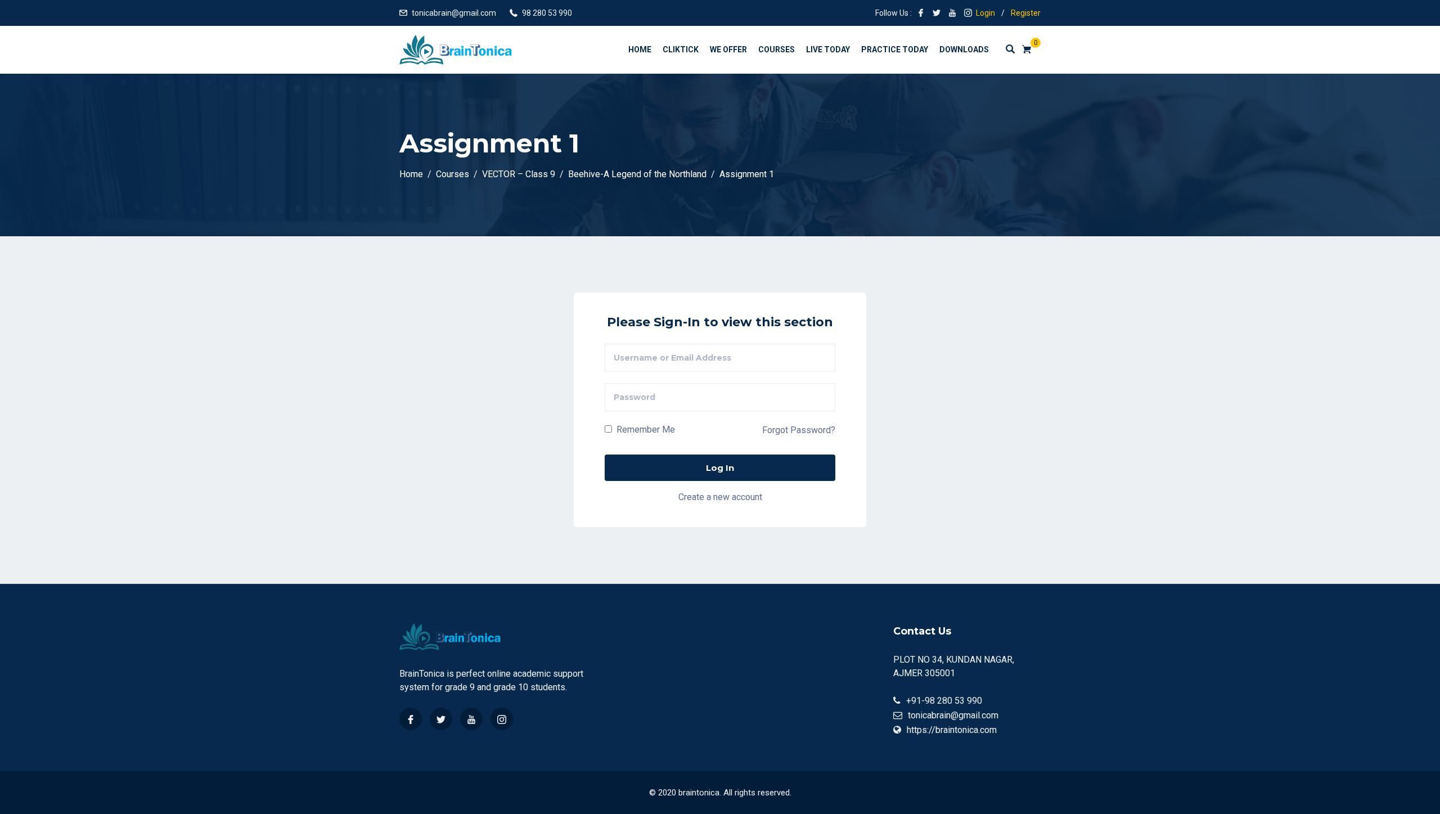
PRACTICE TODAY (894, 49)
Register (1026, 12)
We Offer (728, 49)
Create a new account (720, 497)
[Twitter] (441, 719)
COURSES (776, 49)
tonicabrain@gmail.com (454, 12)
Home (639, 49)
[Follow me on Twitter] (936, 12)
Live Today (828, 49)
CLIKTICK (681, 49)
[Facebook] (410, 719)
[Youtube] (471, 719)
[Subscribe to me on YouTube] (952, 12)
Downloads (964, 49)
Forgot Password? (798, 430)
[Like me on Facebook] (921, 12)
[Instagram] (501, 719)
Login (985, 12)
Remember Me (644, 429)
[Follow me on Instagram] (968, 12)
